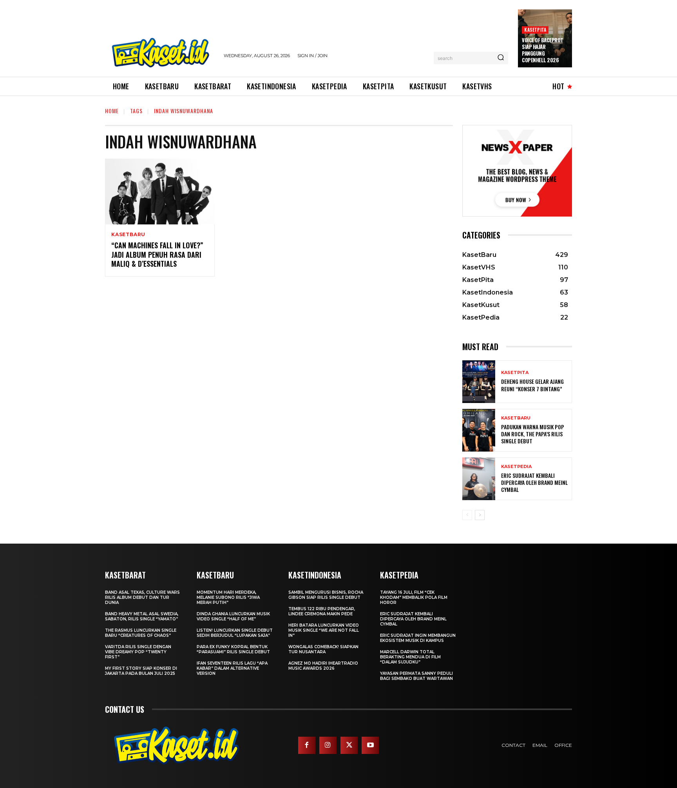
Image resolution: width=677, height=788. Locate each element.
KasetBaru (128, 234)
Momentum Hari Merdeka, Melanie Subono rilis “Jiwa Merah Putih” (228, 597)
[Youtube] (370, 745)
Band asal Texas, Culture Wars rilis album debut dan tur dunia (142, 597)
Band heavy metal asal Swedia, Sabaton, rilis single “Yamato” (141, 616)
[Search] (500, 58)
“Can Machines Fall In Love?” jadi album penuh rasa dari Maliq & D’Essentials (157, 254)
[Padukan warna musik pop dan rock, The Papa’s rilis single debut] (478, 430)
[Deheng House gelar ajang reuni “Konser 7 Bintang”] (478, 381)
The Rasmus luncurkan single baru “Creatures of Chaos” (140, 633)
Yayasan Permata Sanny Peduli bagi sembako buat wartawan (416, 676)
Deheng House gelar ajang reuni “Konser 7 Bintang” (532, 384)
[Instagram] (328, 745)
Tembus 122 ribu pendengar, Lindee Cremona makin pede (321, 611)
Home (112, 111)
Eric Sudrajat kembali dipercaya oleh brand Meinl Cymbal (534, 482)
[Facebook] (306, 745)
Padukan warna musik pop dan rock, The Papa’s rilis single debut (532, 434)
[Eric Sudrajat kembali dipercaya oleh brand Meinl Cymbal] (478, 478)
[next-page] (480, 515)
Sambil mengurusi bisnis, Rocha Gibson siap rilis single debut (325, 595)
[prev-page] (467, 515)
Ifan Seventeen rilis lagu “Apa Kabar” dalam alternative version (232, 668)
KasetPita (535, 29)
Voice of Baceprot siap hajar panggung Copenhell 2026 (542, 50)
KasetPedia (516, 466)
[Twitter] (349, 745)
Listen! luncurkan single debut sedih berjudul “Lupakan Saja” (235, 633)
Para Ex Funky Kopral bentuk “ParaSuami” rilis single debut (233, 649)
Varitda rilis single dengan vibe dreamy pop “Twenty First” (138, 652)
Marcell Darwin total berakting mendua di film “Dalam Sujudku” (410, 657)
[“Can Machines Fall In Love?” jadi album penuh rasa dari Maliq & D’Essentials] (160, 191)
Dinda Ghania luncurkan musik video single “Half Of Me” (233, 616)
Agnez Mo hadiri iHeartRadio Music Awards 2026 (323, 666)
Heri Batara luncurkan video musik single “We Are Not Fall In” (323, 630)
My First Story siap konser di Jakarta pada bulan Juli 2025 (141, 671)
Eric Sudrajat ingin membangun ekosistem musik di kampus (418, 638)
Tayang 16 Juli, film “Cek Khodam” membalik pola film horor (413, 597)
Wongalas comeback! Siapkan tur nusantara (323, 649)
